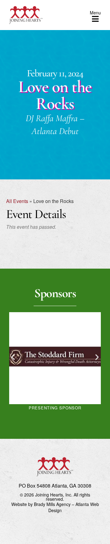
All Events (17, 201)
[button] (13, 357)
